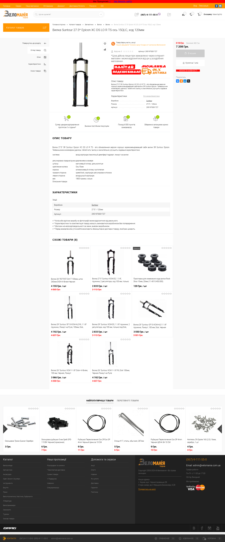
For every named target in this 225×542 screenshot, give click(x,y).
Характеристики (34, 64)
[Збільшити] (80, 75)
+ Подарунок (52, 479)
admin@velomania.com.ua (206, 465)
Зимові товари (8, 519)
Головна (6, 6)
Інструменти (8, 483)
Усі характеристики (151, 96)
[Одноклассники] (181, 81)
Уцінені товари (52, 474)
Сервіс (18, 6)
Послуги (92, 6)
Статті (93, 470)
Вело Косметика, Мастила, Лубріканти (18, 496)
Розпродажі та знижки (56, 465)
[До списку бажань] (105, 43)
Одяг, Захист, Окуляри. (11, 479)
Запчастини (7, 470)
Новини (94, 474)
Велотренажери (9, 505)
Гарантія (94, 488)
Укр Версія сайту (123, 1)
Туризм (6, 514)
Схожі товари (36, 71)
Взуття (5, 488)
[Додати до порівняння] (105, 49)
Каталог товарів (15, 27)
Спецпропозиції (53, 488)
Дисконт (61, 6)
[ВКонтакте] (177, 81)
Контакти (11, 538)
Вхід (195, 6)
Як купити (95, 479)
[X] (188, 81)
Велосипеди (7, 465)
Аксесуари (7, 474)
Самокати (7, 510)
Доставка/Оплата (77, 6)
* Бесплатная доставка (56, 470)
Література (7, 501)
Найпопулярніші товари (99, 400)
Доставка (94, 483)
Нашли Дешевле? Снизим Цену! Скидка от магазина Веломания (140, 45)
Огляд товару (36, 50)
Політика (94, 492)
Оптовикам (48, 6)
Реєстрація (203, 6)
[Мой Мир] (184, 81)
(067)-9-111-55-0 (149, 14)
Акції (93, 465)
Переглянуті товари (128, 400)
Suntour (149, 101)
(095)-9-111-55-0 (41, 538)
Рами (5, 492)
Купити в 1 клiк (192, 63)
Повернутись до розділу (31, 43)
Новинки (50, 483)
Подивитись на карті (147, 489)
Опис (39, 57)
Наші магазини (32, 6)
